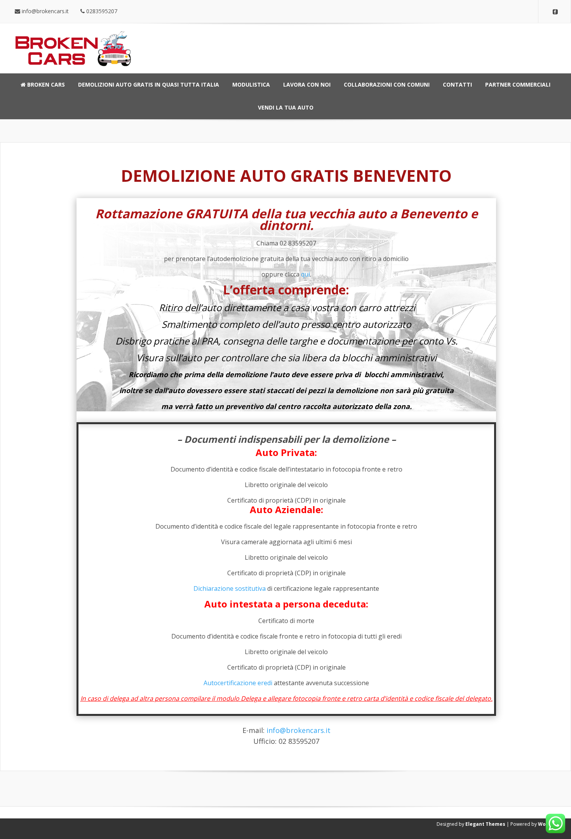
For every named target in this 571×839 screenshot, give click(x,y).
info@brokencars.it (298, 730)
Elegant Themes (485, 824)
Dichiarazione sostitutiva (229, 588)
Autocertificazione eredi (238, 683)
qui (305, 274)
